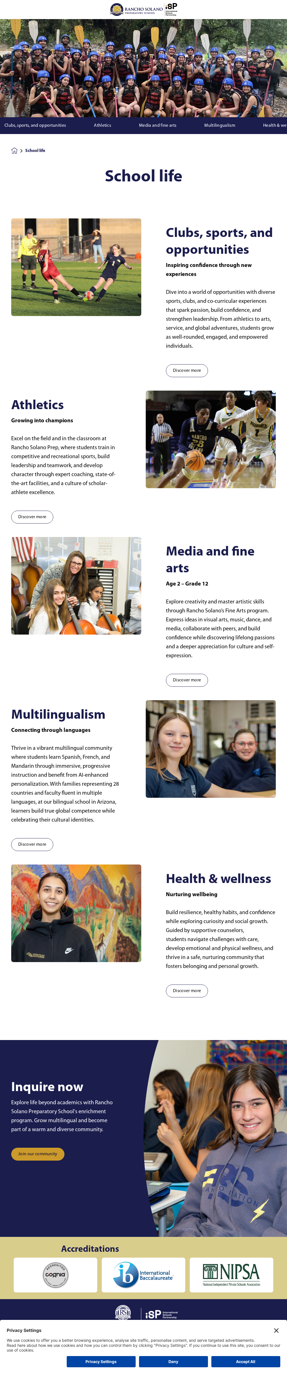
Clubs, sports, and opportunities (35, 125)
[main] (143, 696)
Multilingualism (219, 125)
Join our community (37, 1154)
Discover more (187, 370)
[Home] (143, 9)
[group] (55, 1275)
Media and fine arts (157, 125)
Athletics (102, 125)
